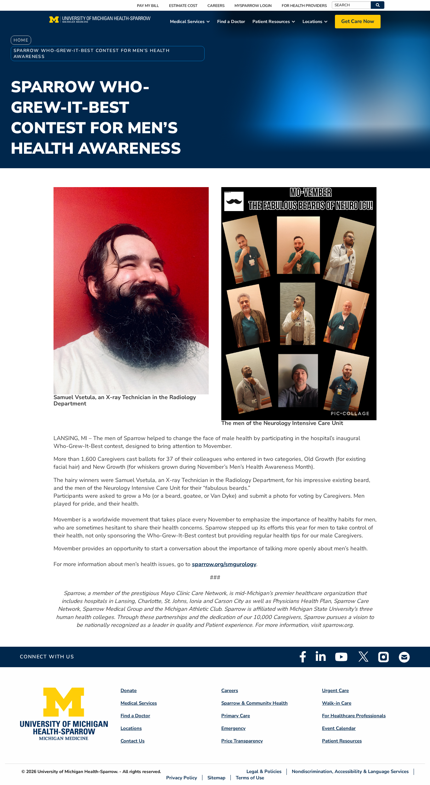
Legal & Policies (263, 772)
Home (21, 40)
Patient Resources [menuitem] (271, 22)
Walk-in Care (336, 703)
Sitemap (216, 777)
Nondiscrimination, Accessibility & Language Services (350, 772)
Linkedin (320, 656)
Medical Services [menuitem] (187, 22)
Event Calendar (339, 728)
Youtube (341, 656)
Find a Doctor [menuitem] (231, 22)
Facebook (302, 656)
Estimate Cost (183, 5)
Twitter (363, 656)
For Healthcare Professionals (354, 716)
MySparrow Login (253, 5)
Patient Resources (342, 741)
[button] (377, 5)
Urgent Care (335, 690)
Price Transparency (242, 741)
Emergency (233, 728)
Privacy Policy (181, 777)
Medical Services (139, 703)
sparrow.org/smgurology (224, 564)
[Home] (99, 21)
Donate (129, 690)
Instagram (383, 656)
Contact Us (132, 741)
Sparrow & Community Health (254, 703)
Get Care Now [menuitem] (357, 21)
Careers (215, 5)
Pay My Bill (148, 5)
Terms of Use (250, 777)
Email (404, 656)
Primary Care (235, 716)
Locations (131, 728)
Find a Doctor (135, 716)
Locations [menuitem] (312, 22)
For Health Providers (304, 5)
